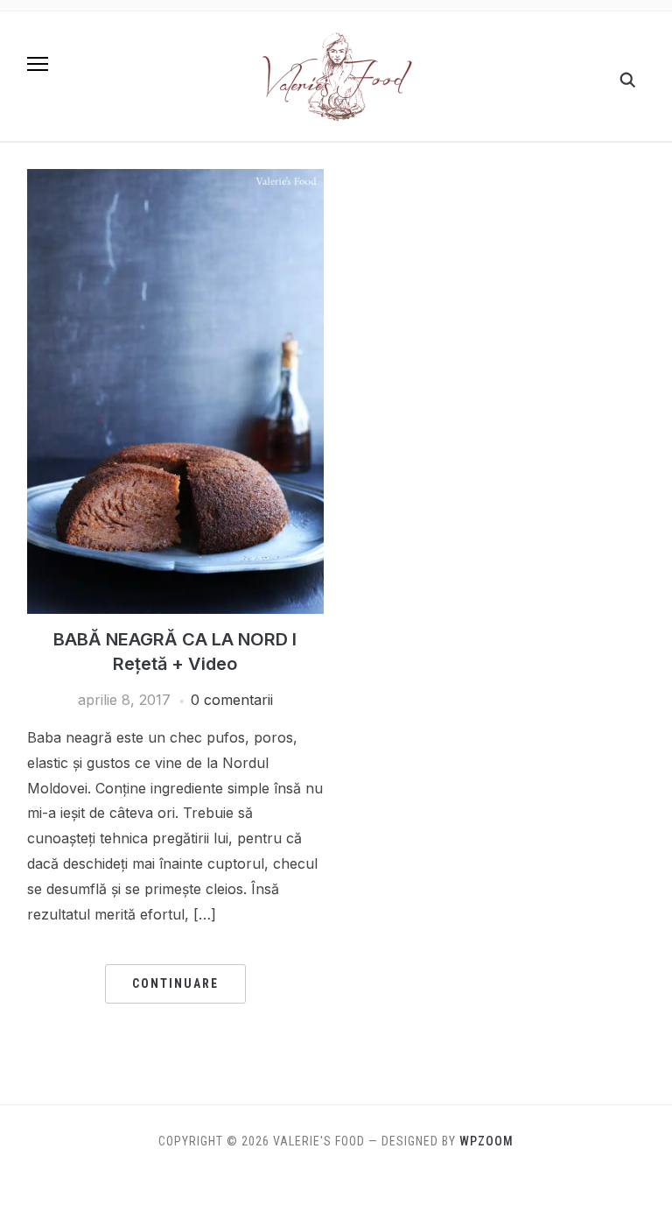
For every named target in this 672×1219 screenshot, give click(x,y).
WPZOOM (486, 1141)
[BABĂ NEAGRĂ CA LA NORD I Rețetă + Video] (175, 179)
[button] (37, 64)
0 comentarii (232, 699)
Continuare (175, 983)
